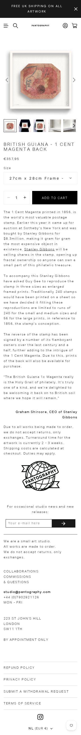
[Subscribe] (63, 523)
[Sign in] (65, 25)
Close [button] (75, 9)
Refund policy (19, 667)
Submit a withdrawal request (36, 691)
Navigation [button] (6, 26)
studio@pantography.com (27, 592)
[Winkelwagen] (74, 25)
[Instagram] (40, 717)
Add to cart (55, 198)
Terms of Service (22, 703)
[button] (10, 125)
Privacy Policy (20, 679)
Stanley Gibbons (39, 249)
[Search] (15, 26)
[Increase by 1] (25, 197)
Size (7, 168)
